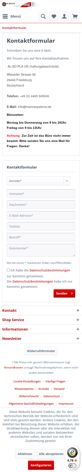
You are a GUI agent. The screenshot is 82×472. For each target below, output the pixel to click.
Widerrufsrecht (29, 396)
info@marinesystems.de (34, 106)
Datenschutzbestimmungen (50, 270)
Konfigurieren (41, 465)
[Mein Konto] (64, 16)
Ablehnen (25, 454)
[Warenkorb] (75, 16)
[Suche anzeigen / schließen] (42, 16)
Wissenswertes (24, 389)
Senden (61, 293)
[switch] (72, 465)
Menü (15, 16)
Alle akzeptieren (51, 454)
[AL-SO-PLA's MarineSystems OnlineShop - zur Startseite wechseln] (21, 6)
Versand (59, 389)
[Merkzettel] (53, 16)
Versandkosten (13, 367)
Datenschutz (52, 396)
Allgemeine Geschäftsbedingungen (31, 404)
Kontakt (43, 389)
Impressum (66, 404)
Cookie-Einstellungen (27, 381)
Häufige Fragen (55, 381)
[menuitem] (11, 16)
